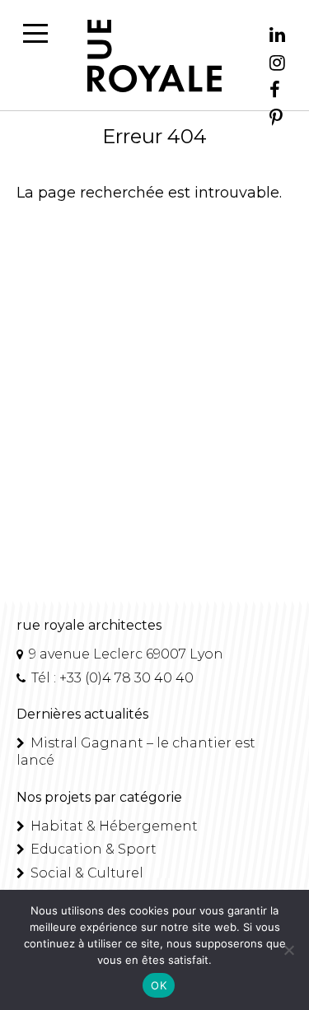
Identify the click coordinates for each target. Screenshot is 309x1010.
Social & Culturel (85, 873)
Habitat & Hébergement (112, 826)
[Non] (288, 950)
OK (158, 985)
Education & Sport (92, 849)
